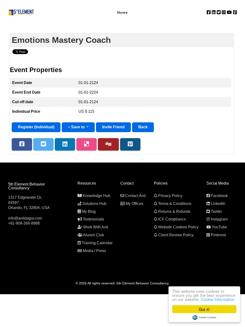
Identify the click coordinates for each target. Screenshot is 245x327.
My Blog (89, 211)
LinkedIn (218, 204)
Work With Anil (95, 227)
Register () (36, 127)
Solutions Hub (94, 204)
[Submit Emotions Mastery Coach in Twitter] (43, 144)
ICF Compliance (172, 219)
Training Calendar (97, 243)
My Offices (134, 204)
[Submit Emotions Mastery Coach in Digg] (108, 144)
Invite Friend (113, 127)
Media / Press (94, 251)
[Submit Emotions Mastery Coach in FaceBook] (22, 144)
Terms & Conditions (174, 204)
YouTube (219, 227)
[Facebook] (209, 12)
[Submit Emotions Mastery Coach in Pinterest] (130, 144)
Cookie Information (217, 299)
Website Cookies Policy (178, 227)
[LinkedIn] (214, 12)
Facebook (219, 196)
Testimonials (93, 219)
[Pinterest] (235, 12)
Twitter (216, 211)
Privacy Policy (170, 196)
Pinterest (218, 235)
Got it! (204, 309)
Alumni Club (93, 235)
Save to (78, 127)
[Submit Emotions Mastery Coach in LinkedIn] (65, 144)
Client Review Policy (176, 235)
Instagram (219, 219)
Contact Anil (135, 196)
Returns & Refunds (174, 211)
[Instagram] (224, 12)
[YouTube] (230, 12)
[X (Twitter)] (219, 12)
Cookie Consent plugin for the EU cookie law (204, 317)
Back (143, 127)
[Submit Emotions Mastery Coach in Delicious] (86, 144)
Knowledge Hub (96, 196)
